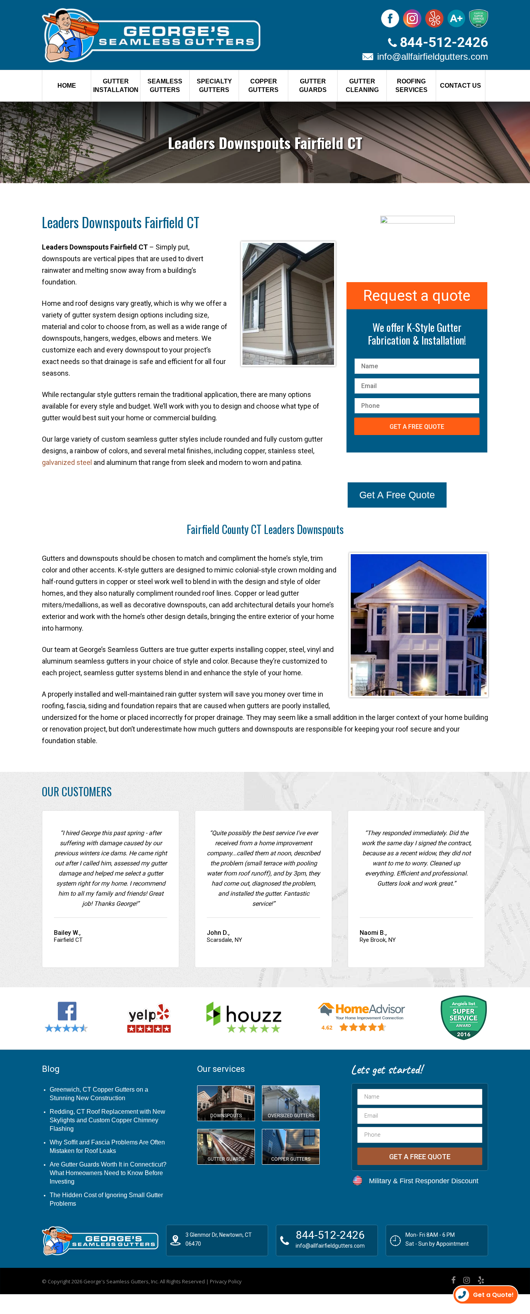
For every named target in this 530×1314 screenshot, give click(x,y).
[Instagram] (466, 1280)
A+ (456, 18)
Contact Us (460, 85)
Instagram (412, 18)
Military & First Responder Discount (423, 1181)
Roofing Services (411, 85)
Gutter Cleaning (362, 85)
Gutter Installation (116, 85)
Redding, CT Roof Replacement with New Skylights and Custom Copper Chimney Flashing (107, 1120)
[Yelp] (481, 1280)
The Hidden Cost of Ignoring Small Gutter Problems (106, 1199)
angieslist (478, 18)
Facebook (390, 18)
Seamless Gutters (164, 85)
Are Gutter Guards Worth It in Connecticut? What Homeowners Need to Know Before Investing (108, 1173)
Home (66, 85)
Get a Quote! (493, 1294)
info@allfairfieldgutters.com (432, 56)
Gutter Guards (313, 85)
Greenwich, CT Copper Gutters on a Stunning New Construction (99, 1093)
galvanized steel (67, 462)
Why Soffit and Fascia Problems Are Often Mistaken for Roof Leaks (107, 1146)
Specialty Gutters (214, 85)
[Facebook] (453, 1280)
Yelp (434, 18)
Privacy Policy (226, 1281)
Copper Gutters (263, 85)
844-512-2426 (444, 42)
